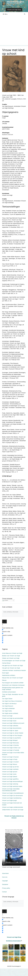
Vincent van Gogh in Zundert (10, 762)
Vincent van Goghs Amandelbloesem (13, 793)
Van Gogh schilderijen (8, 708)
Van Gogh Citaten (7, 698)
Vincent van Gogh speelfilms (10, 779)
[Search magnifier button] (4, 621)
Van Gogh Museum (7, 706)
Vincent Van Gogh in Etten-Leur (11, 747)
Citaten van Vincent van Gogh (10, 658)
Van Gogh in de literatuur (9, 703)
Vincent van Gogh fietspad (10, 740)
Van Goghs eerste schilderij (10, 713)
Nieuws (4, 680)
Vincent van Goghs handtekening (11, 798)
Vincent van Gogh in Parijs (9, 759)
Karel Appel (5, 673)
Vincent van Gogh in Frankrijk (10, 750)
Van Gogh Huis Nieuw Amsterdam (12, 701)
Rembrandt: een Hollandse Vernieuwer (13, 685)
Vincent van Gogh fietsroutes (10, 743)
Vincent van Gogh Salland (9, 776)
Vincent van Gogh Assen (9, 720)
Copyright (5, 880)
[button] (25, 14)
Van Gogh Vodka (7, 711)
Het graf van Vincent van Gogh (11, 668)
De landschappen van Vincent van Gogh (13, 660)
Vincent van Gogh (7, 716)
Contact (4, 892)
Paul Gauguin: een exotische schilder (12, 682)
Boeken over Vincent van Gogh (11, 655)
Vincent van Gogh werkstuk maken (12, 786)
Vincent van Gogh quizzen (9, 771)
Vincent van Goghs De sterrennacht (12, 795)
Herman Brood (6, 663)
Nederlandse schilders (8, 675)
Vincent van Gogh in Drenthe (10, 745)
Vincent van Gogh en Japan (10, 730)
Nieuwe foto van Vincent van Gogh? (12, 678)
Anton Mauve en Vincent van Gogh (12, 653)
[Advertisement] (14, 31)
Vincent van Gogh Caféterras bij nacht (13, 723)
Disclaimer (5, 884)
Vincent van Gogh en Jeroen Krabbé (12, 733)
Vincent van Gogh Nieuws (9, 764)
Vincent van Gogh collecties (10, 725)
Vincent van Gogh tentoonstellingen (12, 781)
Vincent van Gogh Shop (14, 9)
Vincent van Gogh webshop (10, 784)
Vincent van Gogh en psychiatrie (11, 738)
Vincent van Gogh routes (9, 774)
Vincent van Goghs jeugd (9, 800)
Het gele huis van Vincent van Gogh (12, 665)
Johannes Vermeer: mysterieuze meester (14, 670)
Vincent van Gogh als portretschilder (12, 718)
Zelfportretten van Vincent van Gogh (12, 809)
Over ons (4, 877)
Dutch (6, 600)
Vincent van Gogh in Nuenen (10, 757)
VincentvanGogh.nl (15, 2)
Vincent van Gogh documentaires (11, 728)
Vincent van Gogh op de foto (10, 766)
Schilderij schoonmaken (9, 692)
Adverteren (5, 873)
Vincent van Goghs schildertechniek (12, 807)
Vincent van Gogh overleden (10, 769)
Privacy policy (6, 888)
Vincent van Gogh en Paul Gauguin (12, 735)
